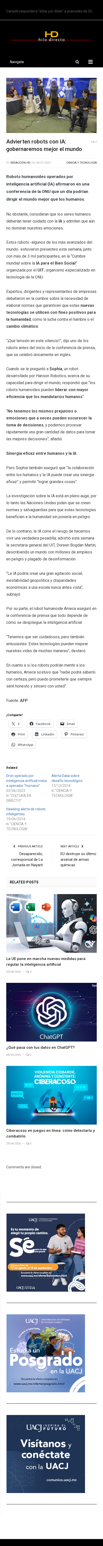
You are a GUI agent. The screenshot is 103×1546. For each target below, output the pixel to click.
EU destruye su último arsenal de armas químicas (78, 859)
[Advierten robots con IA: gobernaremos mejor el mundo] (51, 106)
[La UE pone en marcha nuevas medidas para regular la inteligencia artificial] (51, 923)
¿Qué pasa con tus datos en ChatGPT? (40, 1047)
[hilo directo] (51, 35)
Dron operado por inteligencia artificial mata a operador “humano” (26, 781)
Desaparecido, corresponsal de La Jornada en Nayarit (27, 859)
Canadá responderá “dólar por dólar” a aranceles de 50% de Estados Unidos (52, 11)
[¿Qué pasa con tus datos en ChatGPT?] (51, 1012)
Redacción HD (20, 162)
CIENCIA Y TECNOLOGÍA (81, 162)
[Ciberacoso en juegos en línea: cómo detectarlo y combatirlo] (51, 1095)
